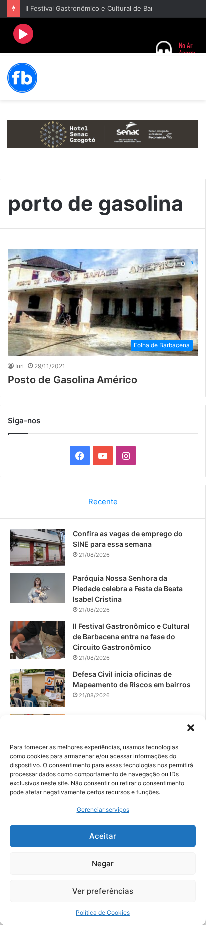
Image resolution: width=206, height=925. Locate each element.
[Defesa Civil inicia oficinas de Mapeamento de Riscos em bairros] (38, 688)
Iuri (20, 366)
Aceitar (103, 836)
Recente (103, 501)
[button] (191, 728)
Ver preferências (103, 891)
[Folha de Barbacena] (23, 78)
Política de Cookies (103, 912)
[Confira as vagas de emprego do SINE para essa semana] (38, 547)
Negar (103, 863)
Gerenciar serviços (103, 809)
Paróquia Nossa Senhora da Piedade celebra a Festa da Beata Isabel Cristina (128, 588)
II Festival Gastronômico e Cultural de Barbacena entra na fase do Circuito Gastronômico (131, 636)
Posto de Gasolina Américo (73, 380)
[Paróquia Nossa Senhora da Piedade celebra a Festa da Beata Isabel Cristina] (38, 588)
